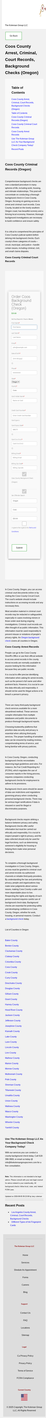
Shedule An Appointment (25, 1270)
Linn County (10, 1053)
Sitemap (25, 1335)
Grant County (11, 999)
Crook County (11, 972)
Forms (25, 1277)
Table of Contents (19, 113)
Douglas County (12, 988)
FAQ (25, 1320)
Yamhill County (12, 1127)
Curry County (11, 978)
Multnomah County (13, 1074)
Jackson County (12, 1015)
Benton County (12, 946)
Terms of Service (25, 1371)
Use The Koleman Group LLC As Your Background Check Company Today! (23, 142)
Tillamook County (13, 1090)
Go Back (14, 36)
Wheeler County (12, 1122)
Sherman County (12, 1085)
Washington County (14, 1117)
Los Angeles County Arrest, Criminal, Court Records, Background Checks (23, 1215)
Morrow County (12, 1069)
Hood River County (13, 1010)
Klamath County (12, 1031)
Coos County (11, 967)
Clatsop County (12, 956)
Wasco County (11, 1111)
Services (25, 1263)
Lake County (11, 1037)
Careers (25, 1285)
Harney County (12, 1004)
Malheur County (12, 1058)
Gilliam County (12, 994)
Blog (25, 1292)
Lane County (11, 1042)
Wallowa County (12, 1106)
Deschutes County (13, 983)
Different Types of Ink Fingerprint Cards (25, 1223)
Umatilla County (12, 1095)
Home (25, 1255)
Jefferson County (12, 1020)
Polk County (10, 1079)
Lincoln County (12, 1047)
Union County (11, 1101)
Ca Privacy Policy (25, 1356)
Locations (25, 1328)
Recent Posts (18, 149)
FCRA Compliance (25, 1378)
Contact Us (25, 1313)
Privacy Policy (25, 1363)
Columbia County (13, 962)
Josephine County (13, 1026)
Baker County (11, 940)
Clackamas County (13, 951)
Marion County (11, 1063)
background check (15, 919)
